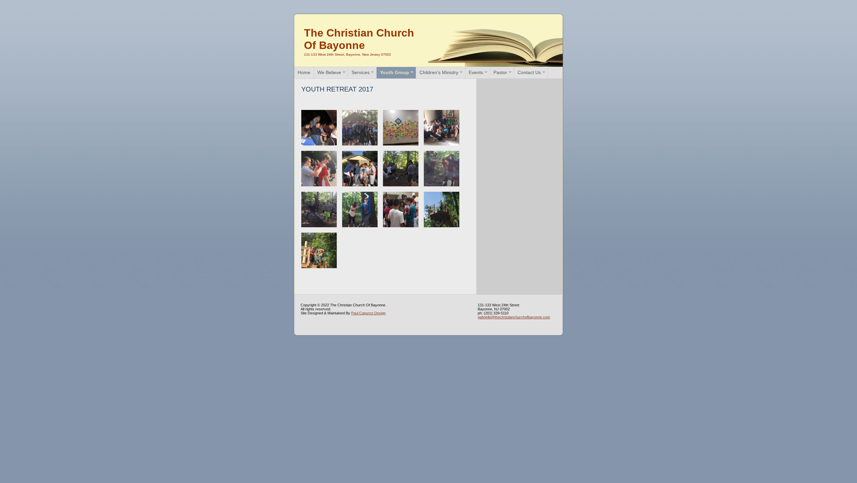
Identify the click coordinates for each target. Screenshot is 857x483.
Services (361, 72)
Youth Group (394, 72)
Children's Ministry (438, 72)
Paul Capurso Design (368, 313)
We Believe (329, 72)
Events (476, 72)
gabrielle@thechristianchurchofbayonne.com (514, 317)
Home (304, 72)
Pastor (500, 72)
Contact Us (529, 72)
